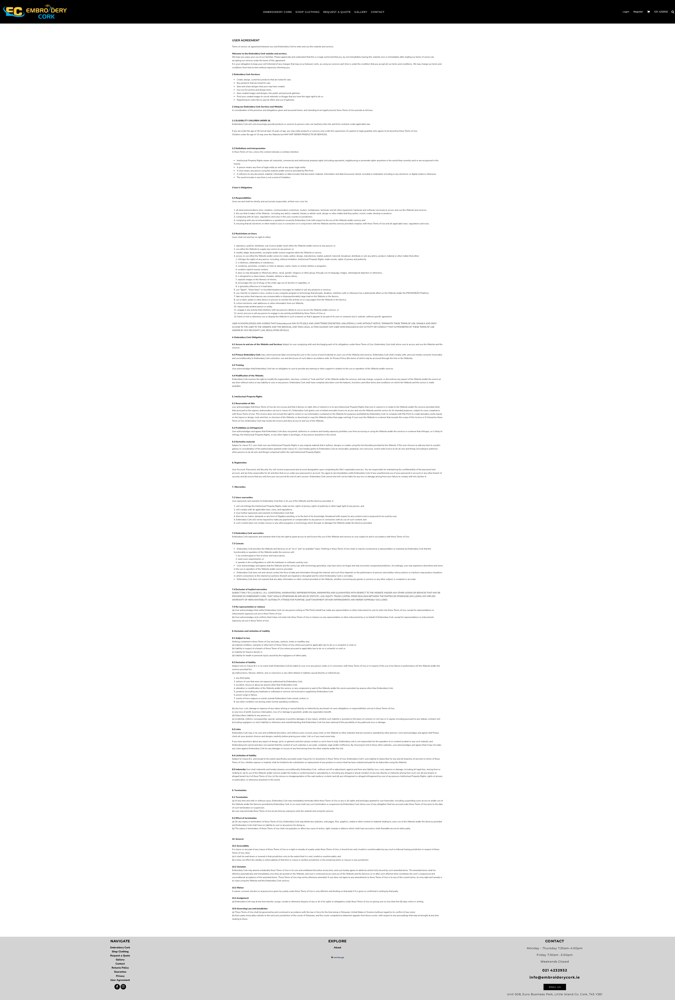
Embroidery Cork (120, 947)
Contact (120, 963)
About (337, 947)
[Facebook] (117, 986)
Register (638, 11)
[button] (648, 11)
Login (626, 11)
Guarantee (120, 971)
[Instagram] (123, 986)
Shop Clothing (120, 951)
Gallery (120, 959)
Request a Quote (120, 955)
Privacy (120, 976)
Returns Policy (120, 967)
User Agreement (120, 980)
